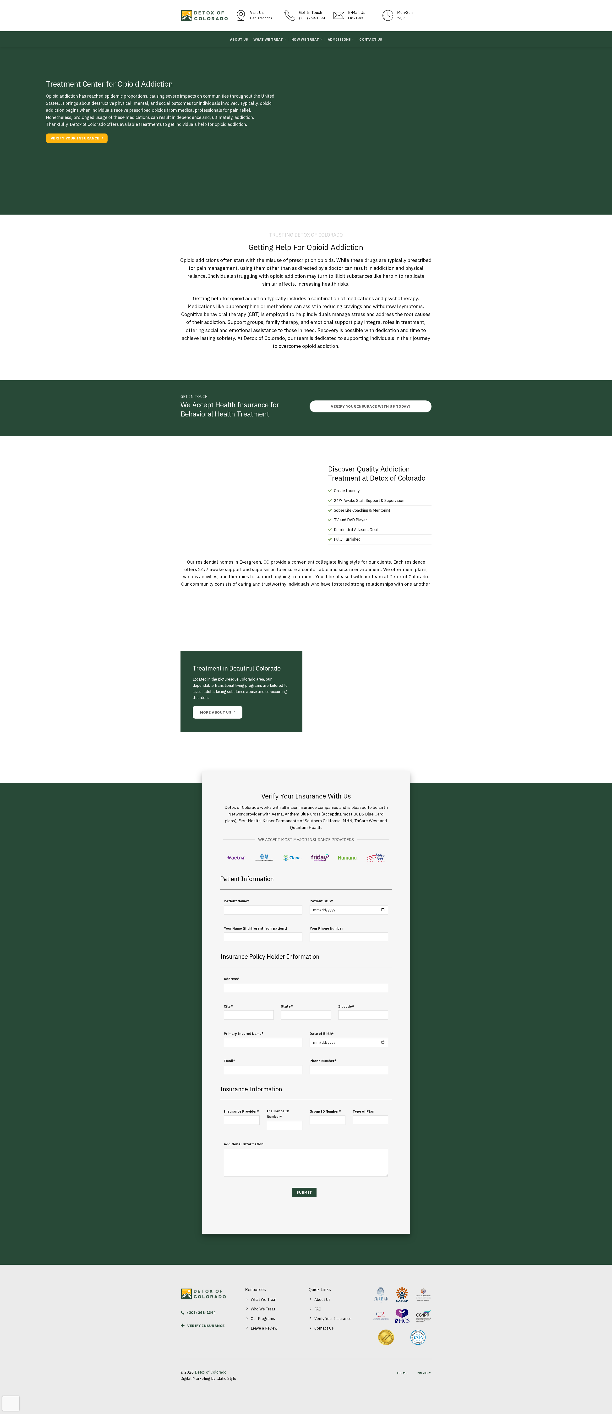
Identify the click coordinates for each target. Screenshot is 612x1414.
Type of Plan (363, 1111)
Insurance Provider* (241, 1111)
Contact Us (370, 39)
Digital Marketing (195, 1378)
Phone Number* (323, 1061)
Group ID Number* (325, 1111)
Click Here (355, 18)
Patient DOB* (321, 901)
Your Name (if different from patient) (255, 928)
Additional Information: (244, 1144)
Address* (232, 978)
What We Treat (268, 39)
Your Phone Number (326, 928)
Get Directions (261, 18)
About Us (239, 39)
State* (287, 1006)
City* (228, 1006)
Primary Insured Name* (244, 1033)
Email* (229, 1061)
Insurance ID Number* (278, 1114)
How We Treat (305, 39)
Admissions (339, 39)
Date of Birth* (322, 1033)
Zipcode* (346, 1006)
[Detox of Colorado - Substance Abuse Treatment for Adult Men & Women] (204, 16)
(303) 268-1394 (312, 18)
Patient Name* (236, 901)
